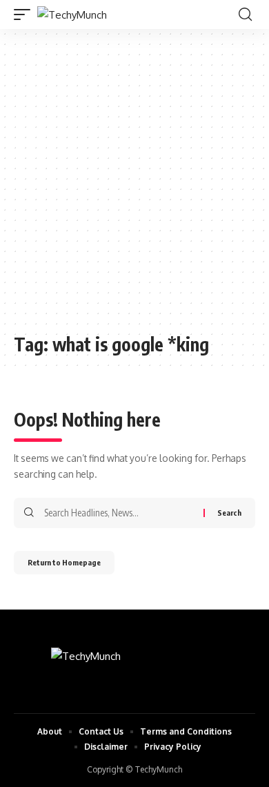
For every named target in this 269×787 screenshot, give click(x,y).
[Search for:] (118, 513)
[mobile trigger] (25, 15)
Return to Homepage (64, 562)
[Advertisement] (134, 187)
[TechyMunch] (72, 15)
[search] (245, 14)
